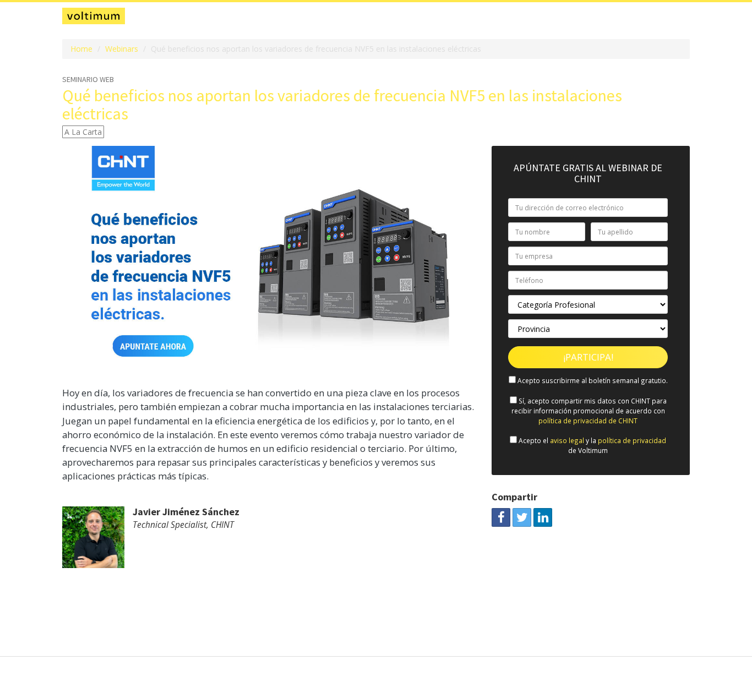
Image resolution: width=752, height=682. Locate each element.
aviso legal (567, 440)
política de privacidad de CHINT (587, 420)
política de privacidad (632, 440)
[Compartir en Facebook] (501, 517)
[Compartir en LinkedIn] (542, 517)
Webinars (121, 48)
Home (81, 48)
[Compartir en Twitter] (522, 517)
